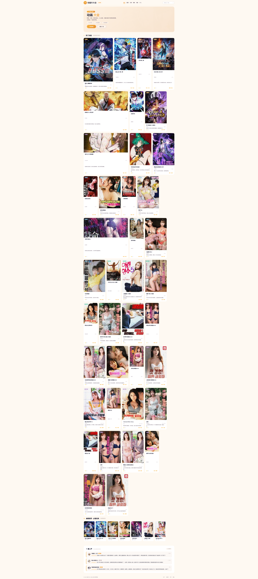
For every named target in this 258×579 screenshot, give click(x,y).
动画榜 (167, 577)
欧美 (134, 2)
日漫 (131, 2)
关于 (164, 577)
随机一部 (102, 26)
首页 (124, 2)
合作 (170, 577)
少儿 (140, 2)
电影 (137, 2)
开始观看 (91, 26)
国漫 (127, 2)
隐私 (173, 577)
